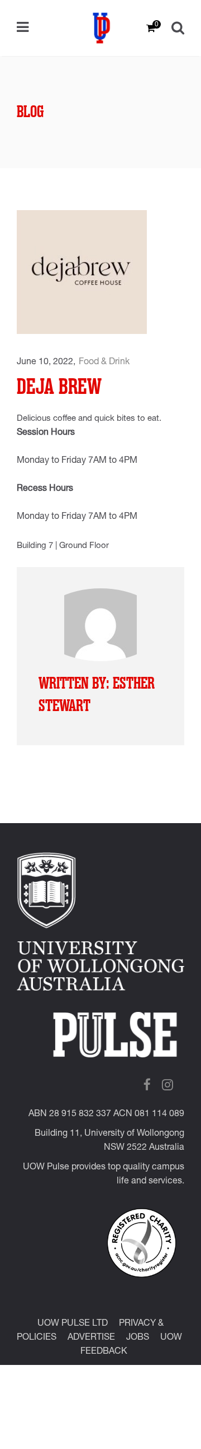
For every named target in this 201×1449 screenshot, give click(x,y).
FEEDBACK (103, 1352)
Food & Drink (104, 362)
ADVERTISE (91, 1338)
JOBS (137, 1338)
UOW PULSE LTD (72, 1324)
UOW (171, 1338)
